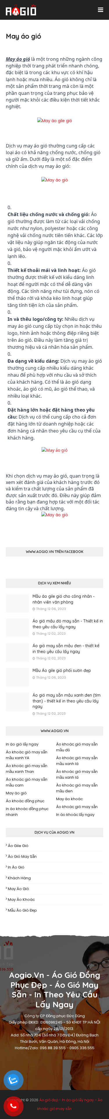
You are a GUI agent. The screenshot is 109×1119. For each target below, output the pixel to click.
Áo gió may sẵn (22, 856)
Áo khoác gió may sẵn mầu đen (77, 788)
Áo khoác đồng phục (25, 801)
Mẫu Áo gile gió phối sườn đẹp (62, 670)
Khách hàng (19, 878)
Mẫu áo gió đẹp (22, 910)
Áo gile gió (18, 845)
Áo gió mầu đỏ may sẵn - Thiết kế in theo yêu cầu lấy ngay (68, 623)
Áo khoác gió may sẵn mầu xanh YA (26, 755)
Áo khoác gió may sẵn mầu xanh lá (77, 760)
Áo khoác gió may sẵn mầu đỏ (77, 747)
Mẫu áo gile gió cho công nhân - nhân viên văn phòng (63, 599)
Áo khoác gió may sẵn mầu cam (26, 782)
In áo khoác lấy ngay (75, 814)
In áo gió (16, 867)
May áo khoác (69, 799)
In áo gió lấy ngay (22, 744)
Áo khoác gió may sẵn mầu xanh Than (26, 768)
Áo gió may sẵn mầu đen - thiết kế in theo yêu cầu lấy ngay (66, 648)
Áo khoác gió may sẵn (77, 807)
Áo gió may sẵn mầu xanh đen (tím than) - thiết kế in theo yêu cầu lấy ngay (67, 701)
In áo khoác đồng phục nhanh (27, 811)
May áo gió (16, 793)
